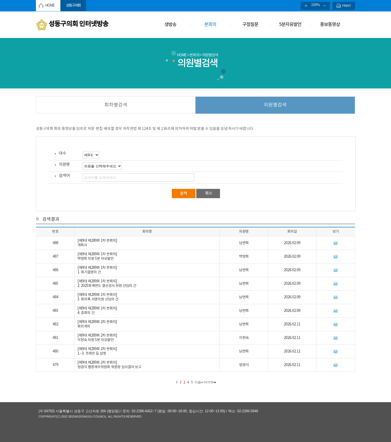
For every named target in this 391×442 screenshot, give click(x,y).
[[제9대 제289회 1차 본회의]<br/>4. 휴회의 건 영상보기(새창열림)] (336, 311)
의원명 (64, 164)
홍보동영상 (330, 24)
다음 (198, 382)
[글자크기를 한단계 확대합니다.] (305, 6)
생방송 (170, 24)
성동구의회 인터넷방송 (79, 24)
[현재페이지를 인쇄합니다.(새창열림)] (343, 6)
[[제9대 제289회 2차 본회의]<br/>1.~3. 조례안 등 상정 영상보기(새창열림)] (336, 351)
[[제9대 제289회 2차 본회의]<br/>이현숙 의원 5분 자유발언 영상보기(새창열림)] (336, 338)
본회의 (210, 24)
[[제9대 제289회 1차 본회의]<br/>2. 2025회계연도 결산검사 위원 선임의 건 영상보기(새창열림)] (336, 284)
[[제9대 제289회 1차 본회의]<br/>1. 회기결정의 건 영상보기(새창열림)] (336, 270)
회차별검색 (116, 105)
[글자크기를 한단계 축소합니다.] (326, 6)
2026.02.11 (292, 324)
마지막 (208, 382)
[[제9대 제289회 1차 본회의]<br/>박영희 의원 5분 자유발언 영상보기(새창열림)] (336, 256)
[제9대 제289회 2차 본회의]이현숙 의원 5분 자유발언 (97, 337)
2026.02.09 (292, 243)
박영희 (244, 256)
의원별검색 (275, 105)
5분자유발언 (290, 24)
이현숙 (244, 338)
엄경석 (244, 365)
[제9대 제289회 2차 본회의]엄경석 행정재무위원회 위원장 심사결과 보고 (109, 364)
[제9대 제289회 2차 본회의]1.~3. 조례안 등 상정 (97, 351)
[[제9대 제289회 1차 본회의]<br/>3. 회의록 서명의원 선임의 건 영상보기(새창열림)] (336, 297)
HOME (50, 5)
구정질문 (250, 24)
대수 (62, 153)
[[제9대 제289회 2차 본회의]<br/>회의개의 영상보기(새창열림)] (336, 324)
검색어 (64, 175)
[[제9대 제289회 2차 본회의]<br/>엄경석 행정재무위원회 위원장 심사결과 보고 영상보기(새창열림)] (336, 365)
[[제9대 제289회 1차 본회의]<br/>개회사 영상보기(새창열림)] (336, 243)
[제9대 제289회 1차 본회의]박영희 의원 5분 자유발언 (97, 256)
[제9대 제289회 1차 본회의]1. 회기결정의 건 (97, 270)
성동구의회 (73, 5)
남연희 (244, 243)
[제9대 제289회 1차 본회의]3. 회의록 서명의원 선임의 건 (97, 297)
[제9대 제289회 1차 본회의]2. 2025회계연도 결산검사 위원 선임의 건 (106, 283)
